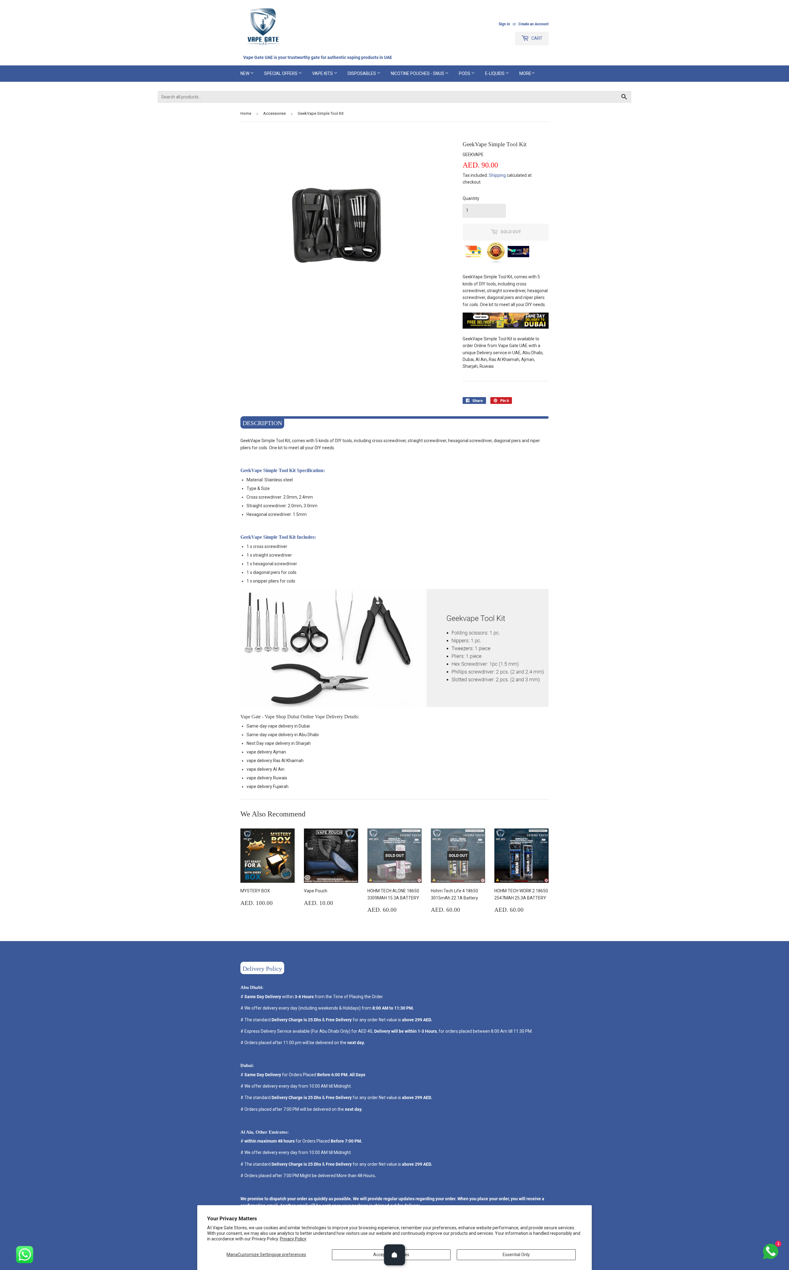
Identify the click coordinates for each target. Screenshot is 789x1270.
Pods (465, 73)
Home (245, 113)
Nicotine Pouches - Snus (418, 73)
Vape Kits (323, 73)
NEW (245, 73)
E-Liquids (495, 73)
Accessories (274, 113)
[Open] (394, 1254)
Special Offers (281, 73)
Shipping (497, 175)
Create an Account (533, 24)
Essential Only (516, 1254)
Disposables (362, 73)
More (525, 73)
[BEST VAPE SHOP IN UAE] (506, 327)
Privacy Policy (293, 1238)
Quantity (471, 198)
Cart (536, 38)
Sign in (504, 24)
